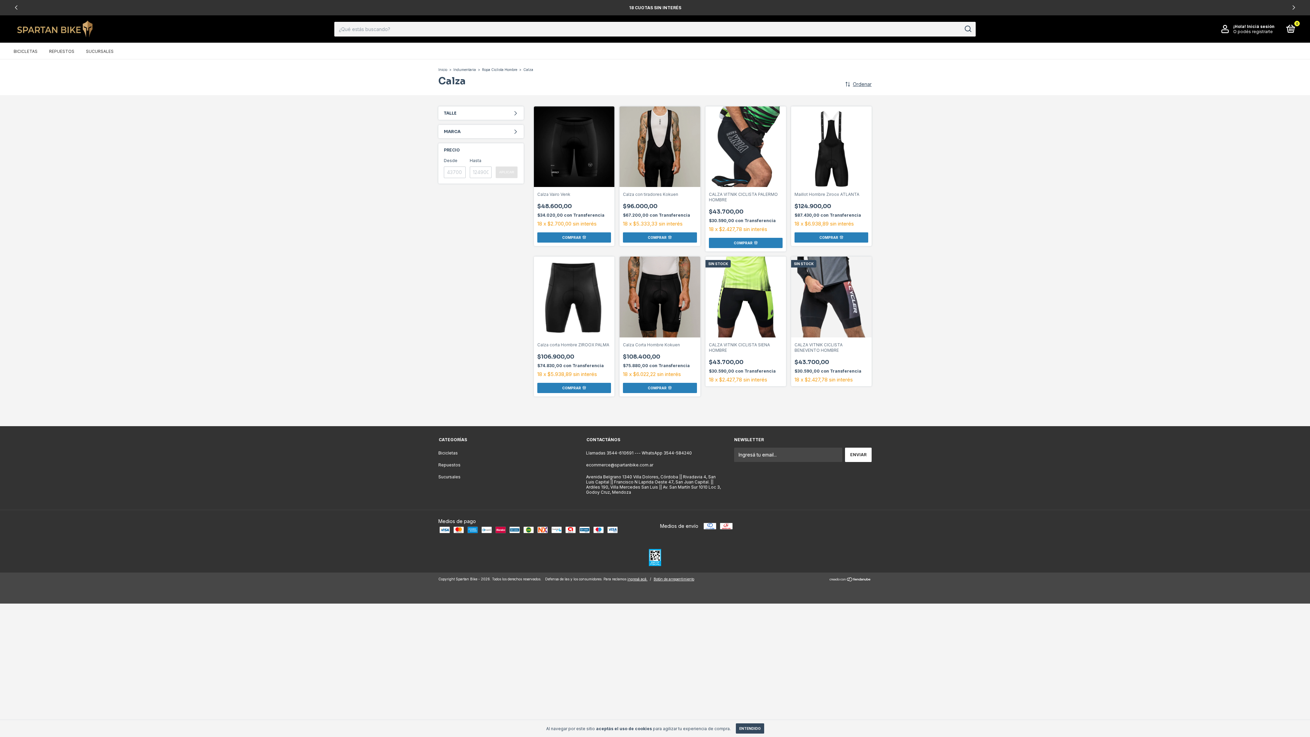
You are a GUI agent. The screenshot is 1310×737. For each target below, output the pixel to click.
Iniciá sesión (1261, 26)
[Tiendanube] (850, 580)
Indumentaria (464, 70)
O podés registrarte (1253, 31)
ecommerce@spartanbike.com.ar (619, 464)
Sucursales (100, 51)
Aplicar (506, 172)
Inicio (442, 70)
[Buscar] (967, 29)
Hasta (475, 160)
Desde (450, 160)
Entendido (750, 728)
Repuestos (61, 51)
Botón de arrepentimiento (674, 579)
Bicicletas (26, 51)
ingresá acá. (637, 579)
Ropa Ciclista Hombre (499, 70)
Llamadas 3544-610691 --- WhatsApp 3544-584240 (639, 453)
